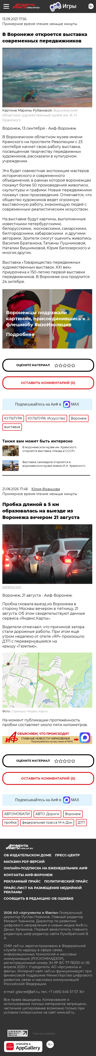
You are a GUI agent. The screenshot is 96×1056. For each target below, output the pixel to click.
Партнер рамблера (44, 1033)
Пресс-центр (67, 855)
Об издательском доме (27, 855)
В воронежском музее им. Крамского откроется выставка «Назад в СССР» (49, 449)
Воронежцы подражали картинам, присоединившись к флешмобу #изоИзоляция (46, 318)
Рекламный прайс (22, 881)
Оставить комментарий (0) (48, 383)
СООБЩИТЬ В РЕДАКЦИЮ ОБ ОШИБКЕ (38, 898)
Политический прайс (66, 881)
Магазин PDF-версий (24, 862)
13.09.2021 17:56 (14, 19)
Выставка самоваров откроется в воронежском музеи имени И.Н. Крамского (53, 463)
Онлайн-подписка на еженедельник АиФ (45, 868)
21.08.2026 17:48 (15, 489)
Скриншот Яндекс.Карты (29, 711)
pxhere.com (11, 587)
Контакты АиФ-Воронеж (28, 875)
